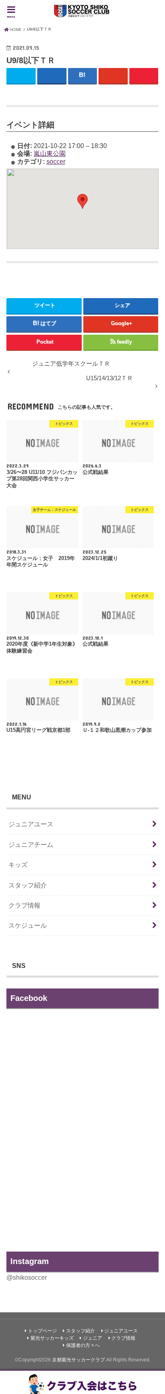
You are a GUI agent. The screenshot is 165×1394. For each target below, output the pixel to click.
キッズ (18, 864)
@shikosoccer (26, 1277)
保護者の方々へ (83, 1345)
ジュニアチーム (30, 844)
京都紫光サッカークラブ (78, 1359)
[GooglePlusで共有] (113, 75)
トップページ (42, 1330)
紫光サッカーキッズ (52, 1338)
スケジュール (27, 925)
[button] (82, 201)
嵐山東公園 (50, 153)
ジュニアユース (30, 824)
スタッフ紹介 (27, 885)
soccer (55, 161)
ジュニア (92, 1338)
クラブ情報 (24, 905)
